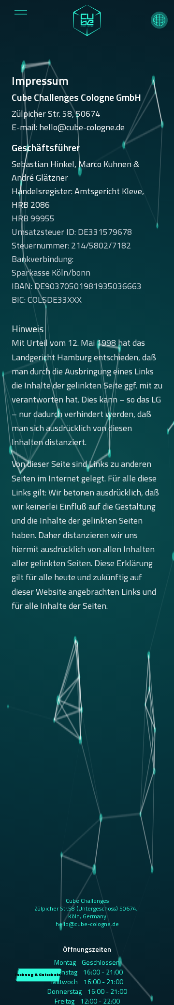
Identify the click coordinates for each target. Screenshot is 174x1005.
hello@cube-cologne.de (87, 924)
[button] (159, 20)
